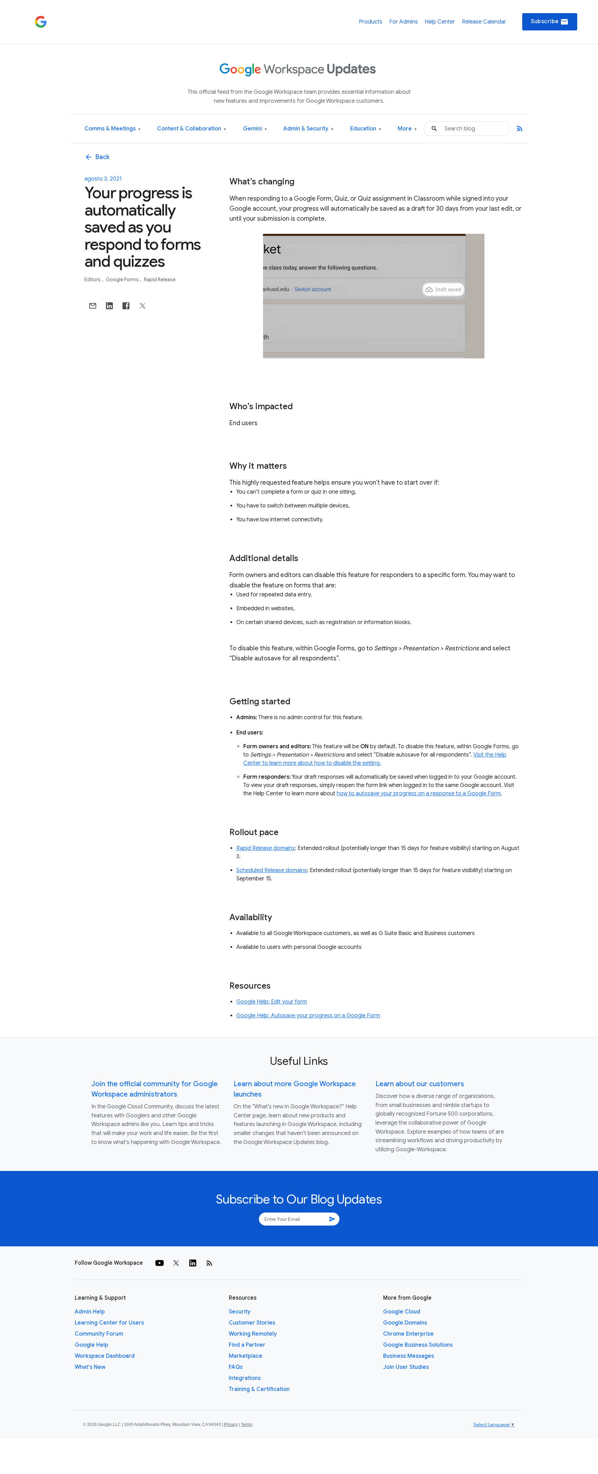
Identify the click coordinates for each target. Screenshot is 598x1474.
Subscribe (550, 22)
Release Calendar (484, 21)
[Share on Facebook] (126, 305)
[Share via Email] (92, 305)
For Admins (403, 21)
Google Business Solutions (418, 1345)
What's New (90, 1367)
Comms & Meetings (112, 129)
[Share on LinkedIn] (109, 305)
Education (365, 129)
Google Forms (123, 279)
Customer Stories (252, 1322)
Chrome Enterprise (408, 1333)
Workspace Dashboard (105, 1356)
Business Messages (408, 1356)
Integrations (245, 1378)
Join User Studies (406, 1367)
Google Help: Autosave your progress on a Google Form (308, 1015)
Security (240, 1311)
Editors (93, 279)
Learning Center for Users (109, 1322)
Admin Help (90, 1311)
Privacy (231, 1424)
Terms (246, 1424)
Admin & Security (308, 129)
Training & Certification (259, 1389)
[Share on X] (142, 305)
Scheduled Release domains (271, 870)
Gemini (255, 129)
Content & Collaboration (191, 129)
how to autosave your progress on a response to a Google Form (419, 793)
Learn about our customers (419, 1084)
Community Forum (99, 1333)
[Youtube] (159, 1263)
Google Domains (405, 1322)
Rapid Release (159, 279)
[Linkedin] (192, 1263)
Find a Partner (247, 1345)
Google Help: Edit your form (271, 1001)
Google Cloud (401, 1311)
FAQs (236, 1367)
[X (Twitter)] (176, 1263)
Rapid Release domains (265, 848)
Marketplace (245, 1356)
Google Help (91, 1345)
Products (370, 21)
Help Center (440, 21)
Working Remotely (253, 1333)
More (407, 129)
